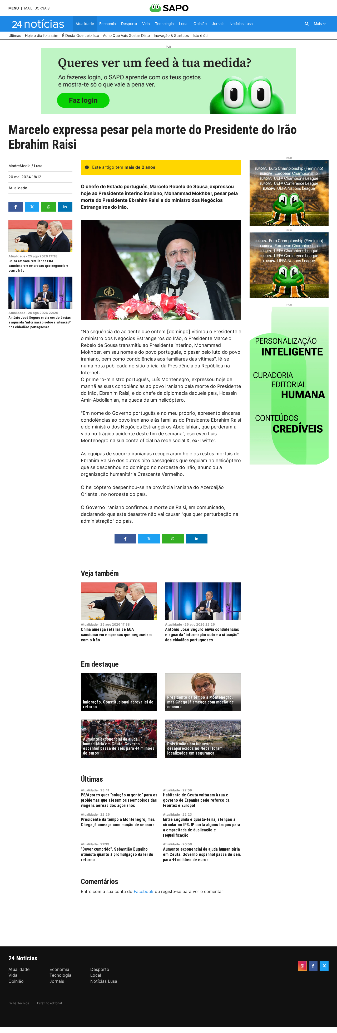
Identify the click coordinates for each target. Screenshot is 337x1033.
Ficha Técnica (18, 1003)
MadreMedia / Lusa (25, 165)
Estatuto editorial (49, 1003)
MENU (13, 8)
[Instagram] (302, 966)
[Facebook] (313, 966)
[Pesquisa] (306, 24)
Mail (28, 8)
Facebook (143, 891)
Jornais (42, 8)
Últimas (92, 779)
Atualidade (17, 188)
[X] (324, 966)
